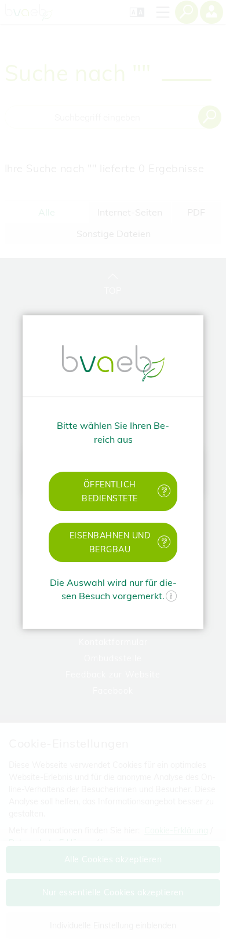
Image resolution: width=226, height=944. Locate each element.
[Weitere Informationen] (171, 597)
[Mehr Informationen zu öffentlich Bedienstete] (164, 491)
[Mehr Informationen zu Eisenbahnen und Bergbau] (164, 542)
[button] (113, 491)
